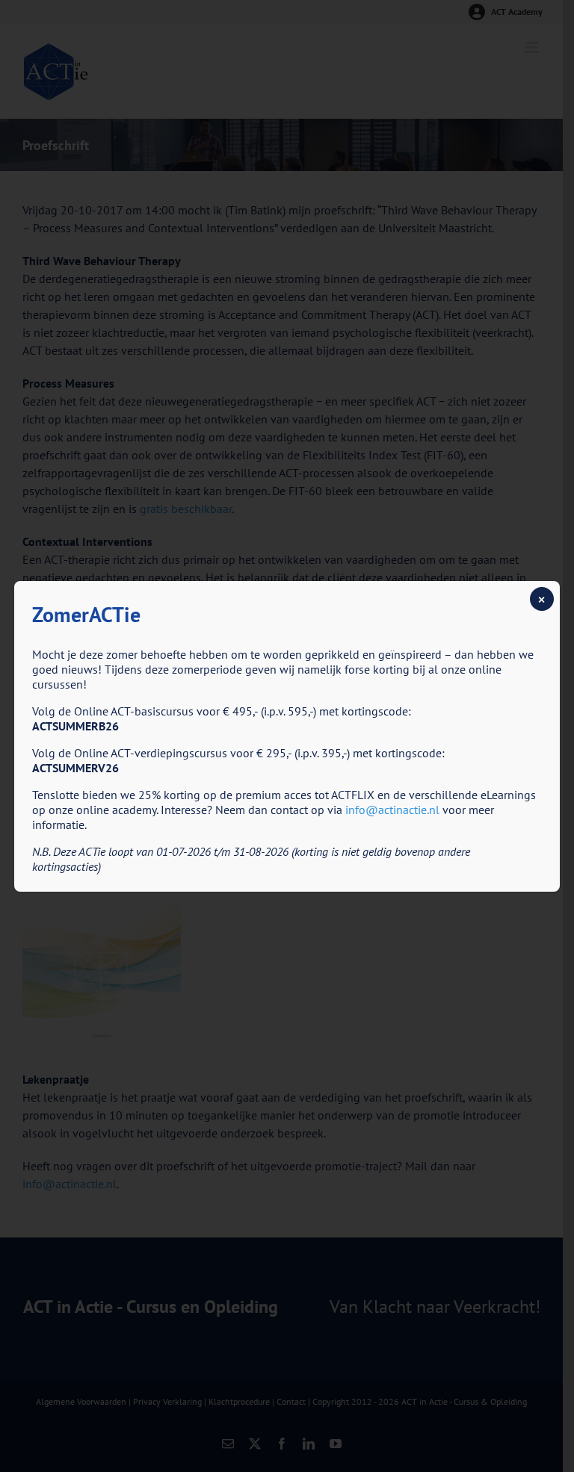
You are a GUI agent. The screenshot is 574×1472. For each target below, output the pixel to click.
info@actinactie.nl (392, 809)
